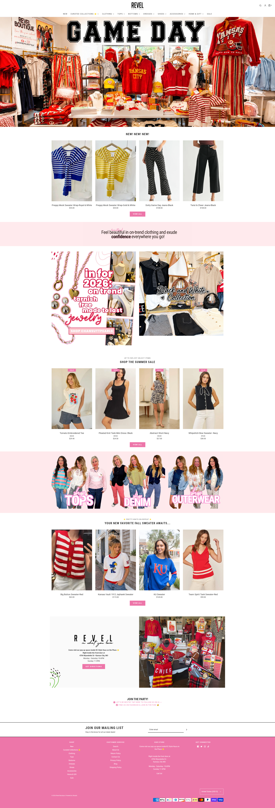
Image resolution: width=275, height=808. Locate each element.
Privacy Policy (115, 760)
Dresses (72, 764)
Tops (72, 757)
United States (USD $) (209, 792)
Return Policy (116, 753)
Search (115, 746)
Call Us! (159, 773)
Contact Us (116, 757)
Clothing (72, 753)
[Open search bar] (260, 5)
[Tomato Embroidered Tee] (72, 398)
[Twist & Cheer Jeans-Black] (203, 170)
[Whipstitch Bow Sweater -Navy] (203, 398)
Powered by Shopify (71, 795)
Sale (209, 14)
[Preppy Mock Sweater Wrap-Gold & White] (115, 170)
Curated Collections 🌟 (71, 750)
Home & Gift (71, 774)
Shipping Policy (115, 767)
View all (137, 214)
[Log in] (265, 5)
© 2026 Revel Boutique (58, 795)
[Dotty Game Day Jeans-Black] (159, 170)
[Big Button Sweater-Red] (72, 559)
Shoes (72, 767)
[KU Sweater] (159, 559)
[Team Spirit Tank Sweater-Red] (203, 559)
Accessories (71, 771)
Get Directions (94, 667)
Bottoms (72, 760)
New (65, 14)
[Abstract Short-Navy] (159, 398)
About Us (115, 750)
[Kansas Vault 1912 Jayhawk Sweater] (115, 559)
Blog (115, 764)
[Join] (187, 730)
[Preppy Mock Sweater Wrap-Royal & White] (72, 170)
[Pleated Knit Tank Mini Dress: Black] (115, 398)
